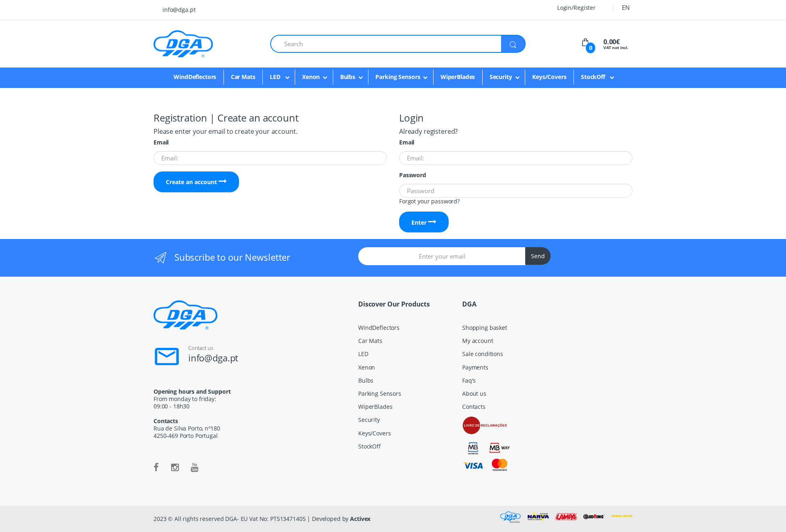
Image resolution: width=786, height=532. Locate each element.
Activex (360, 519)
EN (626, 7)
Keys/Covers (549, 77)
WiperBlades (457, 77)
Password (412, 175)
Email (161, 142)
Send (538, 256)
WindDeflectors (195, 77)
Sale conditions (482, 354)
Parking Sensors (397, 77)
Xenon (311, 77)
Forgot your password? (429, 201)
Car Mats (243, 77)
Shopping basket (484, 327)
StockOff (594, 77)
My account (477, 341)
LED (276, 77)
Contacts (474, 406)
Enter (419, 222)
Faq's (469, 380)
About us (474, 393)
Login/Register (576, 7)
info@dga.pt (179, 10)
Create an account (192, 182)
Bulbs (347, 77)
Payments (475, 367)
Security (501, 77)
